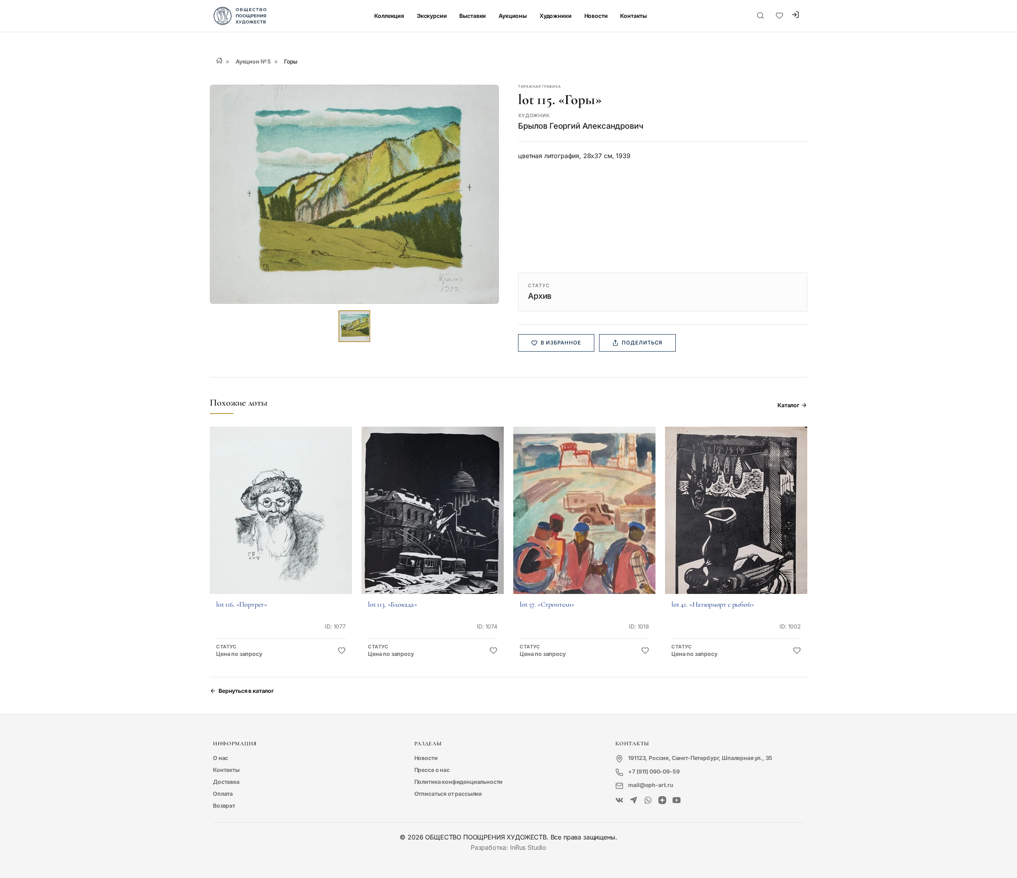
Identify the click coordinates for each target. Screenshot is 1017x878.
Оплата (223, 793)
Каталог (788, 405)
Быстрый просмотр (280, 521)
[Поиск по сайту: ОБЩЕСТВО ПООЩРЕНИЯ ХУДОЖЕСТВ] (760, 15)
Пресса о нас (432, 769)
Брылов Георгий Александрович (581, 126)
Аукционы (513, 16)
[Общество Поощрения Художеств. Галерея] (619, 800)
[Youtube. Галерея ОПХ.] (677, 800)
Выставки (472, 16)
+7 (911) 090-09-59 (653, 771)
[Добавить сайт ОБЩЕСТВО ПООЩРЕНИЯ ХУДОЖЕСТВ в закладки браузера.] (779, 15)
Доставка (226, 781)
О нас (220, 757)
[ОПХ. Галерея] (634, 800)
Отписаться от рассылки (448, 793)
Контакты (633, 16)
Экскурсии (432, 16)
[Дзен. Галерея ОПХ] (662, 800)
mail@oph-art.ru (650, 784)
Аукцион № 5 (253, 61)
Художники (555, 16)
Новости (596, 16)
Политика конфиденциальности (458, 781)
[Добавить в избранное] (342, 650)
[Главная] (219, 60)
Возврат (224, 805)
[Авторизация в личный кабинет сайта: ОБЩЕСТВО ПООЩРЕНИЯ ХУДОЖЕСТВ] (795, 16)
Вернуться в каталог (246, 690)
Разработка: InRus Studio (508, 847)
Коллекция (389, 16)
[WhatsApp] (648, 800)
